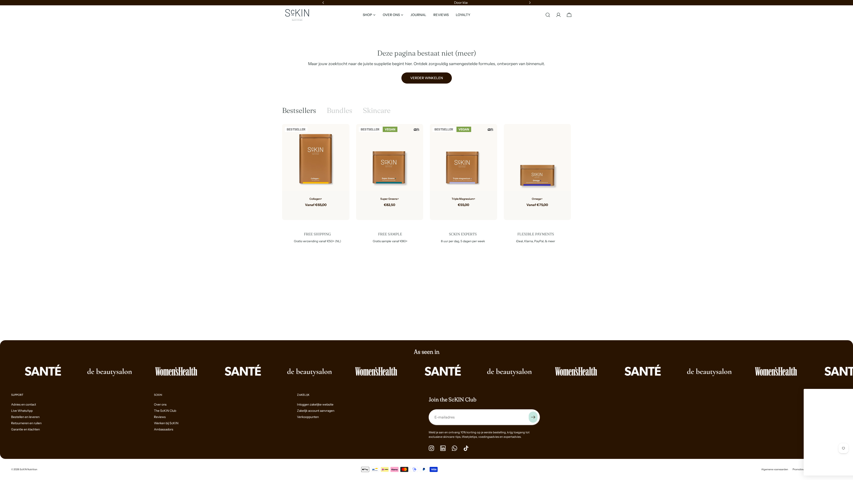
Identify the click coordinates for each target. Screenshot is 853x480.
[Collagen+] (315, 157)
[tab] (299, 110)
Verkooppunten (308, 417)
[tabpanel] (426, 172)
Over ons (160, 404)
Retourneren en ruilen (26, 423)
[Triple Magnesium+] (463, 157)
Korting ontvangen (799, 453)
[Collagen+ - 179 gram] (319, 212)
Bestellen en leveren (25, 417)
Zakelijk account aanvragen (315, 411)
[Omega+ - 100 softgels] (533, 212)
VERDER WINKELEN (426, 78)
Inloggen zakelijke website (315, 404)
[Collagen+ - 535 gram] (312, 212)
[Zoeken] (547, 14)
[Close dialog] (843, 394)
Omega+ (537, 198)
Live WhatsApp (22, 411)
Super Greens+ (389, 198)
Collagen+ (315, 198)
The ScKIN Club (165, 411)
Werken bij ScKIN (166, 423)
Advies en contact (23, 404)
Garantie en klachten (25, 429)
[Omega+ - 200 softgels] (541, 212)
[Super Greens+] (389, 157)
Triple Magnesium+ (463, 198)
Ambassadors (163, 429)
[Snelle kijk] (342, 134)
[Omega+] (537, 157)
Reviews (160, 417)
